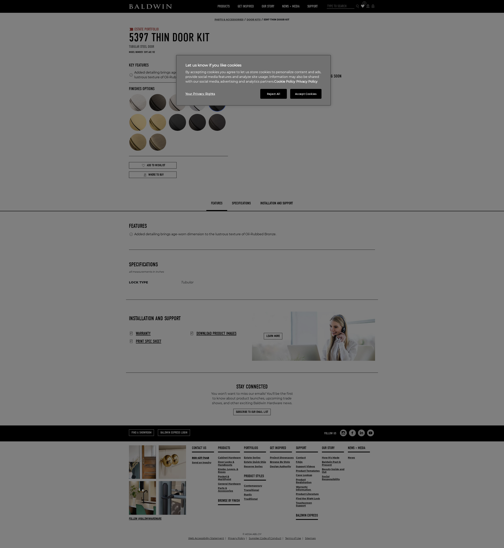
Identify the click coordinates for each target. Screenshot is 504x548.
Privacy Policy (307, 81)
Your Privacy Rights (200, 94)
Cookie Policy (284, 81)
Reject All (273, 93)
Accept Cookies (305, 93)
